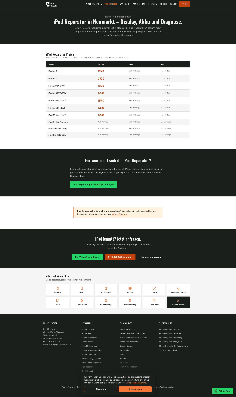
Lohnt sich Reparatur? (129, 342)
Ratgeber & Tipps (127, 329)
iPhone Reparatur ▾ (93, 4)
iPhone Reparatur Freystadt (170, 342)
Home (108, 16)
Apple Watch (125, 3)
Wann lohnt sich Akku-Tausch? (133, 337)
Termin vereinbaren (150, 257)
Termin (184, 4)
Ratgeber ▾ (152, 4)
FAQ (143, 3)
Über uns (163, 3)
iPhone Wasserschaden (92, 350)
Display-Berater (126, 346)
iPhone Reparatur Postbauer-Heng (173, 346)
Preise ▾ (136, 4)
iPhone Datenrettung (90, 354)
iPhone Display (88, 329)
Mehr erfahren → (119, 214)
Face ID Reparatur (89, 346)
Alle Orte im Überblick (168, 350)
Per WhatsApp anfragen (87, 257)
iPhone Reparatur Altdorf (169, 329)
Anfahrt (173, 3)
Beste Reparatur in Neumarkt (132, 333)
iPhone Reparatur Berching (170, 337)
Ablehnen (101, 389)
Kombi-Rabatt (87, 371)
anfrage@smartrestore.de (60, 344)
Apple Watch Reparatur (91, 362)
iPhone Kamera (88, 342)
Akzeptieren (135, 389)
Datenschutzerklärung (136, 383)
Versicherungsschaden (91, 358)
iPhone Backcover (89, 337)
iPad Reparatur (110, 3)
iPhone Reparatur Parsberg (170, 333)
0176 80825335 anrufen (120, 257)
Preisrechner (125, 350)
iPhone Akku (87, 333)
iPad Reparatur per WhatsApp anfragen (93, 184)
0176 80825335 (53, 341)
